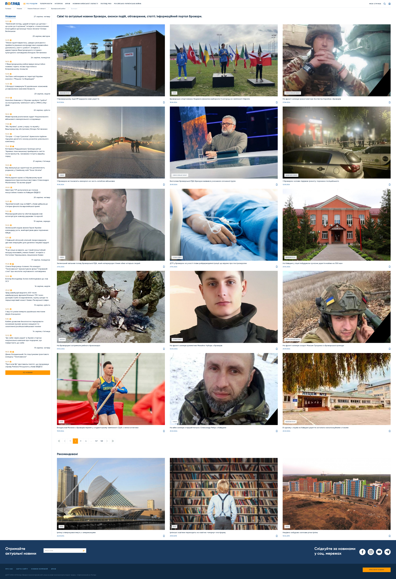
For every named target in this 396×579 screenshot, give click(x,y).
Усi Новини (27, 372)
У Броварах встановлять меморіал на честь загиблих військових (86, 181)
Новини (19, 8)
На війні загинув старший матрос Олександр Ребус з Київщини (198, 427)
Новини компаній (39, 569)
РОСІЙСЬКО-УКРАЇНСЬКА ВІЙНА (127, 4)
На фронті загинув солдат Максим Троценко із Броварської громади (313, 345)
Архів (67, 4)
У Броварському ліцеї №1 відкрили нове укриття (78, 99)
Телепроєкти (46, 4)
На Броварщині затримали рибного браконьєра (78, 345)
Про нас (9, 569)
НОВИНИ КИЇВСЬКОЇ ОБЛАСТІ (85, 4)
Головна (8, 8)
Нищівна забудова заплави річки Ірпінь (300, 532)
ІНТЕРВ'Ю (59, 4)
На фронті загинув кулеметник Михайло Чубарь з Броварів (196, 345)
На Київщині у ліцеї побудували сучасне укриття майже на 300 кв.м (312, 263)
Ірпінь (61, 526)
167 (96, 441)
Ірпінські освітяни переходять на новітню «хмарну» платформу (198, 532)
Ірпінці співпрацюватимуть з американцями (76, 532)
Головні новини (177, 257)
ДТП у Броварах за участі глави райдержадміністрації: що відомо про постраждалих (208, 263)
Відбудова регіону (65, 93)
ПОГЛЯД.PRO (106, 4)
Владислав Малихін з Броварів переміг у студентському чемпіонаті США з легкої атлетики (97, 427)
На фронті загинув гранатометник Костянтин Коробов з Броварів (312, 99)
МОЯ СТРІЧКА (375, 4)
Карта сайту (22, 569)
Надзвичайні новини (291, 175)
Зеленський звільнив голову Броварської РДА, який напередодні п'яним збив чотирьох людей (98, 263)
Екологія (62, 339)
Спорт (174, 93)
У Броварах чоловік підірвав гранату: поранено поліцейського (311, 181)
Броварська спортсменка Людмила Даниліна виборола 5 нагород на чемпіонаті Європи (210, 99)
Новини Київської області (37, 8)
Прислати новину (376, 570)
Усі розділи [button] (31, 4)
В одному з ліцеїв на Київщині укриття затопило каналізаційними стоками (315, 427)
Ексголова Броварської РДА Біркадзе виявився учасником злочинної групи (203, 181)
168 (102, 441)
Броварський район (58, 8)
